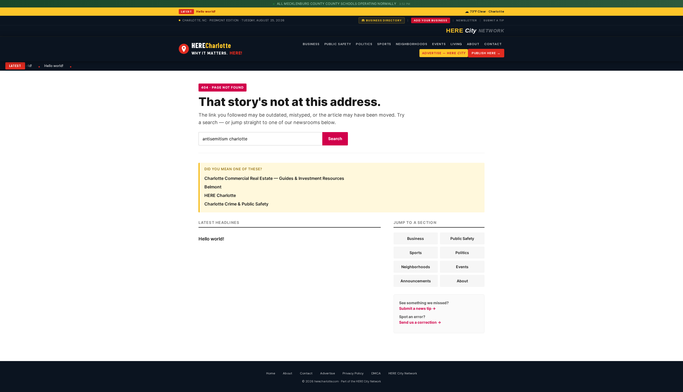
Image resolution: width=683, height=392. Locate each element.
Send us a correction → (420, 322)
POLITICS (364, 44)
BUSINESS (311, 44)
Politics (462, 252)
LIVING (456, 44)
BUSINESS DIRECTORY (384, 20)
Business (415, 238)
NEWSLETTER (466, 20)
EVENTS (439, 44)
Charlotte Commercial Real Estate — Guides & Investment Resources (274, 178)
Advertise (327, 373)
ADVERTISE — (443, 53)
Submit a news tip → (417, 308)
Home (270, 373)
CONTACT (493, 44)
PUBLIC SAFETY (337, 44)
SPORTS (384, 44)
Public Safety (462, 238)
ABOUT (473, 44)
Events (462, 266)
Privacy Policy (353, 373)
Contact (306, 373)
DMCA (376, 373)
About (462, 281)
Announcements (415, 281)
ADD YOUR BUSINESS (430, 20)
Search (335, 138)
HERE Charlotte (220, 195)
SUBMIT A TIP (493, 20)
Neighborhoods (415, 266)
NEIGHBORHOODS (411, 44)
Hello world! (206, 11)
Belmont (212, 186)
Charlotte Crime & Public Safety (236, 204)
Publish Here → (486, 53)
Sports (416, 252)
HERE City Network (402, 373)
